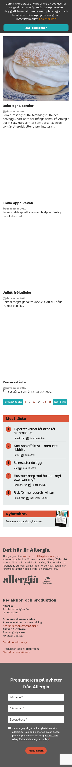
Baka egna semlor (18, 106)
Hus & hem (19, 438)
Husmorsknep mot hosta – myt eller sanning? (37, 477)
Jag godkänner (36, 27)
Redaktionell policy (15, 642)
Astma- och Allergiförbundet (39, 556)
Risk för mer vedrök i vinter (34, 492)
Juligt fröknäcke (17, 292)
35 (44, 401)
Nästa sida (60, 401)
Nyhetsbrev (16, 514)
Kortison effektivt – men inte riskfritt (35, 447)
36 (50, 401)
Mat (15, 467)
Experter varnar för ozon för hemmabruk (34, 430)
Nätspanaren (20, 484)
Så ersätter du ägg (28, 462)
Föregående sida (13, 401)
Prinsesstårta (14, 382)
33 (34, 401)
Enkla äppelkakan (18, 203)
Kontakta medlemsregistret (20, 625)
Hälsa (17, 454)
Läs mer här (47, 19)
